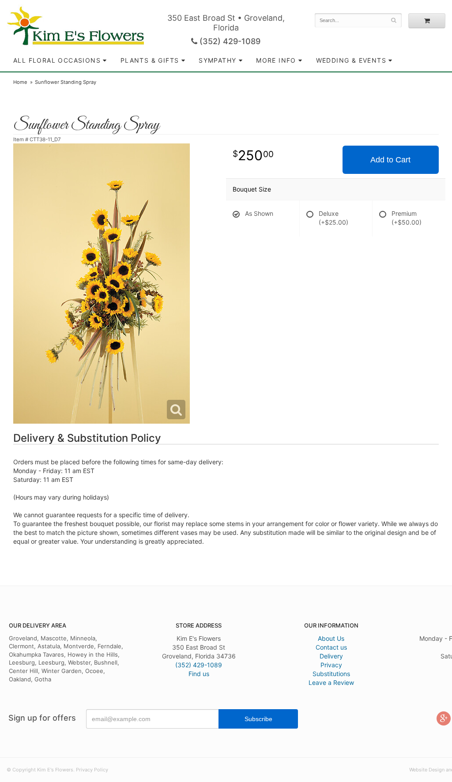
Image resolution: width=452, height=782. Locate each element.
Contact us (331, 647)
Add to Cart (390, 159)
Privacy (331, 665)
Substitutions (331, 673)
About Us (331, 638)
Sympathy (217, 60)
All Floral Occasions (57, 60)
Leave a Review (331, 682)
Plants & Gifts (150, 60)
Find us (198, 673)
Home (20, 82)
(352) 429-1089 (228, 41)
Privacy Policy (92, 770)
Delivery (331, 656)
